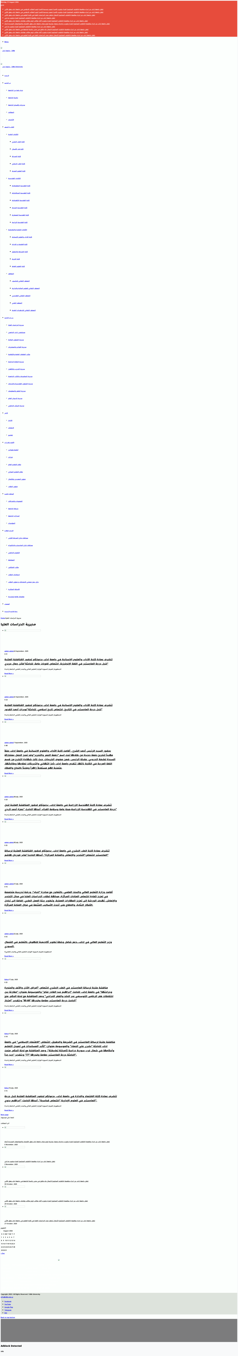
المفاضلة (11, 560)
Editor (6, 979)
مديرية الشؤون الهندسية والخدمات (20, 383)
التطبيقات (7, 604)
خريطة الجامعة (13, 508)
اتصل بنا (46, 1271)
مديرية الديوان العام (15, 398)
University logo (54, 1277)
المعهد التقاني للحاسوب (21, 281)
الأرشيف (11, 119)
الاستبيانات (6, 1271)
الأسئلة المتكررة (14, 589)
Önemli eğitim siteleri (22, 1284)
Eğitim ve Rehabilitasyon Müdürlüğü (43, 1284)
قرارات (10, 457)
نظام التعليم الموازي (15, 471)
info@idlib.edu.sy (7, 1297)
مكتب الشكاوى (13, 567)
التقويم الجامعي (14, 552)
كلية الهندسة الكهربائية (20, 200)
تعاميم (10, 435)
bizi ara (43, 1291)
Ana (7, 1284)
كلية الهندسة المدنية (19, 207)
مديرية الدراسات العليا (16, 325)
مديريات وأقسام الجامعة (16, 105)
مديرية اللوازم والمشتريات (17, 347)
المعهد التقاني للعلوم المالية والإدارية (26, 288)
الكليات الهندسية (14, 178)
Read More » (9, 673)
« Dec (3, 1253)
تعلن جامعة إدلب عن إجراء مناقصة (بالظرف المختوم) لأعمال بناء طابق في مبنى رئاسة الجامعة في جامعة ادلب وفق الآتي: (46, 29)
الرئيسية (6, 75)
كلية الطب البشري (18, 141)
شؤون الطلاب (13, 486)
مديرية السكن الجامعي (16, 405)
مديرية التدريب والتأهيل (16, 369)
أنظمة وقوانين (13, 450)
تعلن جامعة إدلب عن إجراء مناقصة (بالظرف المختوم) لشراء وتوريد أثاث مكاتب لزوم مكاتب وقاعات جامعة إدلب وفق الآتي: (46, 20)
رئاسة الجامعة (13, 97)
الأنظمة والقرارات (9, 442)
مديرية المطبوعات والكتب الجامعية (20, 376)
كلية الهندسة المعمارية (20, 215)
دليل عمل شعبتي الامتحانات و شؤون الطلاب (23, 582)
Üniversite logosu (43, 1287)
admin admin (9, 651)
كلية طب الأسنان (17, 149)
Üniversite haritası (22, 1291)
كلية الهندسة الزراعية (19, 222)
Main (7, 1274)
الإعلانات (11, 427)
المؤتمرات (11, 523)
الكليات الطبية (13, 134)
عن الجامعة (7, 83)
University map (25, 1281)
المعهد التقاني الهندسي (21, 295)
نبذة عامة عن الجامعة (15, 90)
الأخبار (6, 413)
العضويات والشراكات (15, 501)
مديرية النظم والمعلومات (17, 391)
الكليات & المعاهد (9, 127)
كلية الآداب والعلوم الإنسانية (22, 237)
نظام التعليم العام (14, 464)
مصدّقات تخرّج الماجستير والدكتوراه (20, 545)
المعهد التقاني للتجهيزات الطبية (24, 310)
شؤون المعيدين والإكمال (17, 479)
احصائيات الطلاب (14, 574)
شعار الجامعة (46, 1268)
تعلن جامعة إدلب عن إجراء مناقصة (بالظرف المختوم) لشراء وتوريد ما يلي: (29, 18)
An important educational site (26, 1274)
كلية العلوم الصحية (18, 171)
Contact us (54, 1281)
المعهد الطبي (17, 303)
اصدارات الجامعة (14, 516)
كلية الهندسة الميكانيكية (21, 193)
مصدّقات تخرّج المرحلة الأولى (18, 538)
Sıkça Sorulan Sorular (21, 1287)
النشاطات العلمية (9, 494)
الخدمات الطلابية (8, 530)
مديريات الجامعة (8, 318)
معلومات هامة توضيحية (16, 596)
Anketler (7, 1291)
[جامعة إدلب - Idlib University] (9, 58)
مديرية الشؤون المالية (16, 339)
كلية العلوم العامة (18, 266)
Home (3, 618)
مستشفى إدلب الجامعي (16, 332)
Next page (4, 1114)
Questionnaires (7, 1281)
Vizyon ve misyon (7, 1287)
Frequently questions (26, 1277)
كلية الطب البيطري (18, 163)
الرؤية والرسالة (6, 1268)
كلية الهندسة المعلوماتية (21, 185)
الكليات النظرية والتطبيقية (17, 229)
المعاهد (11, 273)
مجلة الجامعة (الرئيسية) (10, 611)
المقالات (11, 112)
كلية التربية (16, 259)
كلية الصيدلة (16, 156)
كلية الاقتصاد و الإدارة (19, 244)
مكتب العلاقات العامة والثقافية (19, 354)
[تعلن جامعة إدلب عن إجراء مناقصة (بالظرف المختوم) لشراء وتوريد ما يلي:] (14, 1147)
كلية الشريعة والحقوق (20, 251)
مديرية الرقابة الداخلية (16, 361)
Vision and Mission (7, 1277)
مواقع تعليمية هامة (19, 1264)
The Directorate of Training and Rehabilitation (54, 1274)
